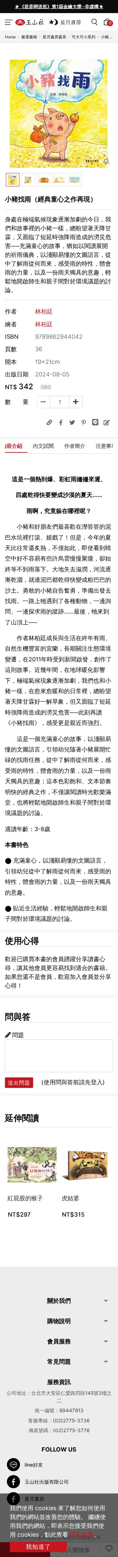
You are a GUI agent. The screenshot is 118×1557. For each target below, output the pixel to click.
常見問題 (59, 1361)
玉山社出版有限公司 (47, 1482)
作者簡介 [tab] (74, 446)
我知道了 (38, 1546)
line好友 (34, 1465)
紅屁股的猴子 (25, 1198)
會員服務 (59, 1341)
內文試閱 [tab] (43, 446)
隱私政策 (81, 1534)
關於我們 (59, 1300)
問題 (18, 1035)
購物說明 (59, 1321)
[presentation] (16, 6)
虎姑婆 (70, 1198)
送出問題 (19, 1082)
